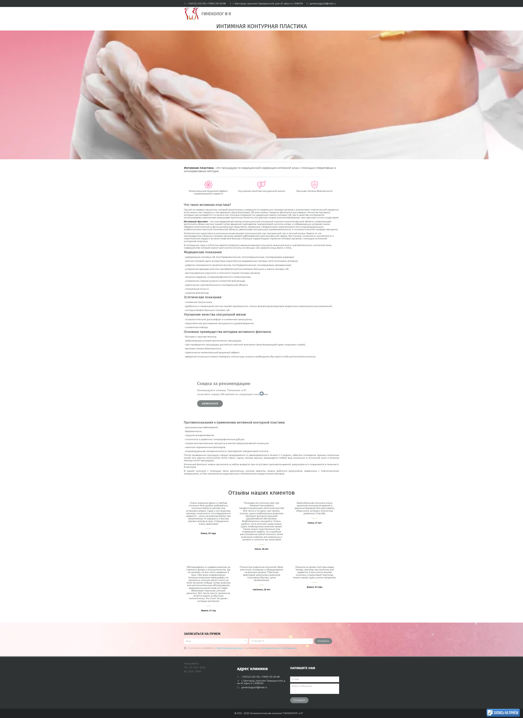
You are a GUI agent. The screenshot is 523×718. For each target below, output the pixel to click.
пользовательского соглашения (278, 648)
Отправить (299, 700)
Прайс (279, 14)
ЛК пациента (296, 14)
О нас (248, 14)
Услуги (262, 14)
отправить (323, 641)
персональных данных (229, 648)
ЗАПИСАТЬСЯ (210, 403)
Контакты (317, 14)
